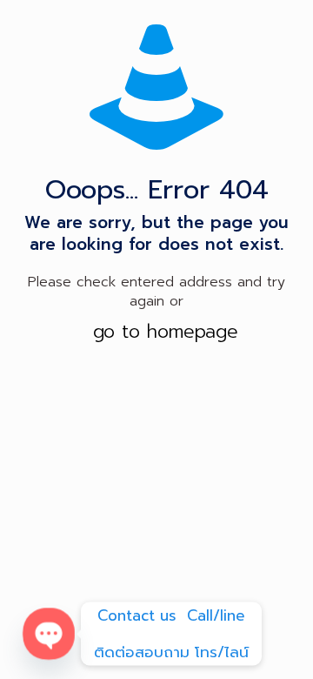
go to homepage (165, 332)
